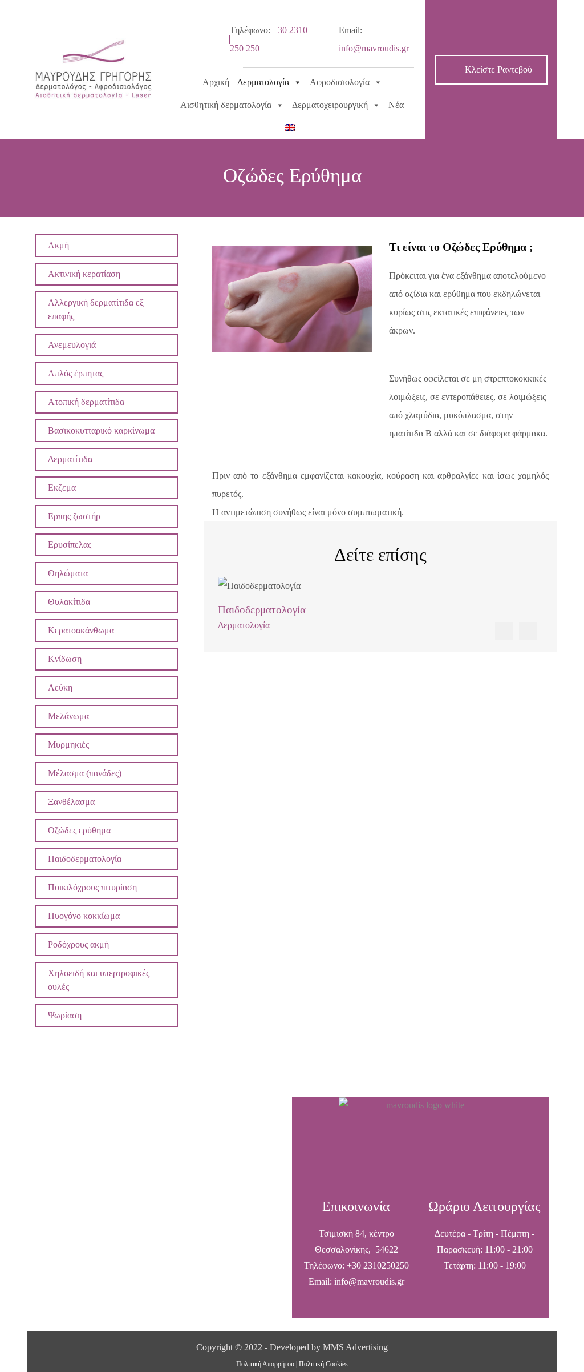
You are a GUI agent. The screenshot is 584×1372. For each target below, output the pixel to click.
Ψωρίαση (65, 1015)
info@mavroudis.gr (374, 48)
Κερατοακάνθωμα (81, 630)
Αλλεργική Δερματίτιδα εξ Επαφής (96, 309)
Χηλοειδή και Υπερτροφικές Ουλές (98, 980)
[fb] (199, 28)
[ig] (199, 51)
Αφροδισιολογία (340, 82)
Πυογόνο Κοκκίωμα (84, 916)
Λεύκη (60, 687)
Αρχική (215, 82)
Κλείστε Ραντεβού (497, 69)
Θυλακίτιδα (69, 602)
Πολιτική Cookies (323, 1364)
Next (528, 631)
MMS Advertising (355, 1347)
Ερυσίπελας (69, 544)
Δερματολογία (263, 82)
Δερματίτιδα (70, 459)
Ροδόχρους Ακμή (78, 944)
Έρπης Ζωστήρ (74, 516)
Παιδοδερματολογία (84, 859)
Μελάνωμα (68, 716)
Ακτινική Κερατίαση (84, 274)
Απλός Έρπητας (75, 373)
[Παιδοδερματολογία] (380, 586)
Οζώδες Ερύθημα (79, 830)
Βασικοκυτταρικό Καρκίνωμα (101, 430)
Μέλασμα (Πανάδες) (84, 773)
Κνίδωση (65, 659)
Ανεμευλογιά (72, 345)
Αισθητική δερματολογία (225, 105)
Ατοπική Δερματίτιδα (86, 402)
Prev (504, 631)
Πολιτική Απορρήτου (265, 1364)
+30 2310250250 (378, 1265)
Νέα (396, 105)
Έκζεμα (62, 487)
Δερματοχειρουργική (330, 105)
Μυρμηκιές (68, 744)
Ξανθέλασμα (71, 802)
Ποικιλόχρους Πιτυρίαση (92, 887)
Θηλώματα (68, 573)
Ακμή (58, 245)
